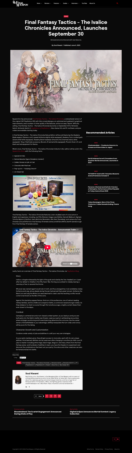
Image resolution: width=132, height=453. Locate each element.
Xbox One (55, 365)
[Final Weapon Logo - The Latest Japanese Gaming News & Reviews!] (22, 3)
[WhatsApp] (59, 396)
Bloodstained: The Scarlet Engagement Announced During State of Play (37, 413)
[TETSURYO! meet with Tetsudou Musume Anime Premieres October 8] (89, 169)
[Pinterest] (55, 396)
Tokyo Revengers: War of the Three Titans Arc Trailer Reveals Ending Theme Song (103, 204)
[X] (29, 386)
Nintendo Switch (56, 363)
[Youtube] (118, 439)
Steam (48, 365)
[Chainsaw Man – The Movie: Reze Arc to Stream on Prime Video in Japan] (89, 141)
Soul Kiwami (58, 45)
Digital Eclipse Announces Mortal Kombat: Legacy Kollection (93, 413)
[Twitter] (114, 439)
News (66, 16)
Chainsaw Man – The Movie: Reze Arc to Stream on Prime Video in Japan (103, 146)
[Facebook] (47, 396)
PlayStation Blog (73, 271)
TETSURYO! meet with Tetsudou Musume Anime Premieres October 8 (103, 175)
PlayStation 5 (45, 128)
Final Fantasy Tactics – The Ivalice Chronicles (36, 363)
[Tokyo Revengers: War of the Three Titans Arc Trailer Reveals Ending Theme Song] (89, 198)
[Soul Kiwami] (19, 380)
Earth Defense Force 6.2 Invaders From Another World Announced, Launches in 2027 (103, 160)
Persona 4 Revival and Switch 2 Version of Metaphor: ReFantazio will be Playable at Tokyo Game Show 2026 (103, 189)
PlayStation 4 (35, 128)
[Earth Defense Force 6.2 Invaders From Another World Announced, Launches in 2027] (89, 154)
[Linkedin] (26, 386)
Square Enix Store (18, 151)
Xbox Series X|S (64, 365)
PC (77, 363)
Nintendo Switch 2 (68, 363)
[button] (117, 3)
